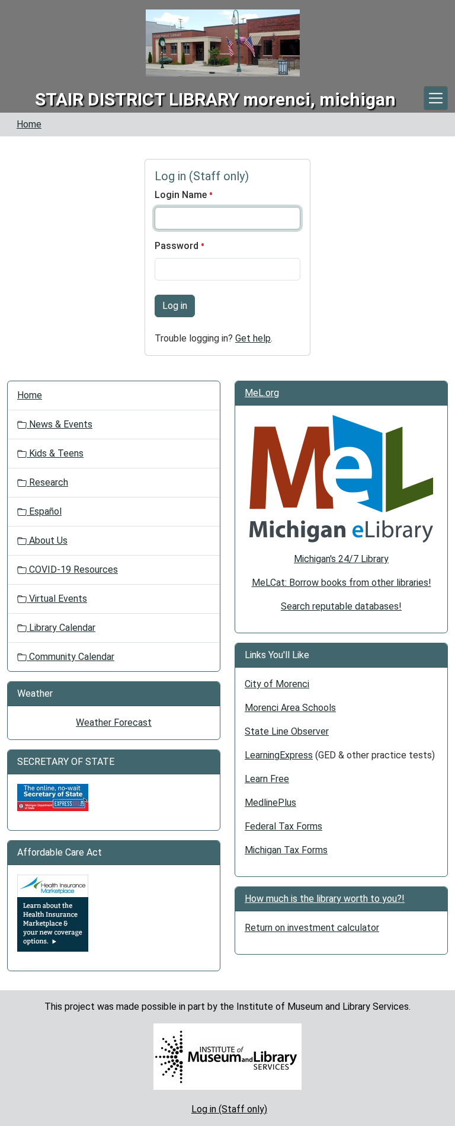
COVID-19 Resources (72, 569)
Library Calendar (61, 627)
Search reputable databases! (341, 606)
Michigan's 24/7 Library (341, 558)
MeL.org (262, 392)
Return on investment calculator (312, 927)
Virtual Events (57, 598)
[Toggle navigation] (436, 98)
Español (44, 511)
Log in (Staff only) (229, 1109)
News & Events (59, 424)
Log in (174, 305)
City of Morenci (277, 684)
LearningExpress (279, 755)
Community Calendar (70, 656)
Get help (253, 338)
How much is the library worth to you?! (325, 898)
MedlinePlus (270, 802)
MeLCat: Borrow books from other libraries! (341, 582)
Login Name (182, 194)
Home (29, 124)
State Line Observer (287, 731)
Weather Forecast (114, 722)
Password (178, 245)
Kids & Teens (55, 453)
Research (47, 482)
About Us (47, 540)
